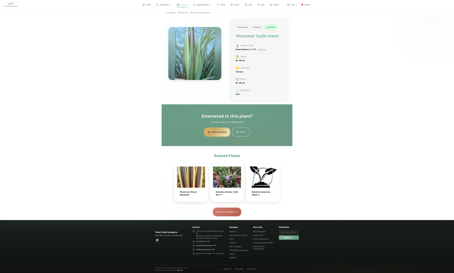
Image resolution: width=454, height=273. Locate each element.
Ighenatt (179, 270)
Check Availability (218, 132)
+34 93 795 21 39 (202, 241)
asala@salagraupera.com (206, 245)
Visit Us (242, 132)
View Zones (261, 49)
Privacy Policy (238, 269)
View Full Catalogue (225, 212)
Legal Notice (227, 269)
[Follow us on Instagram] (157, 240)
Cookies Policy (251, 269)
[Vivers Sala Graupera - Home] (11, 4)
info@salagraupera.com (205, 249)
